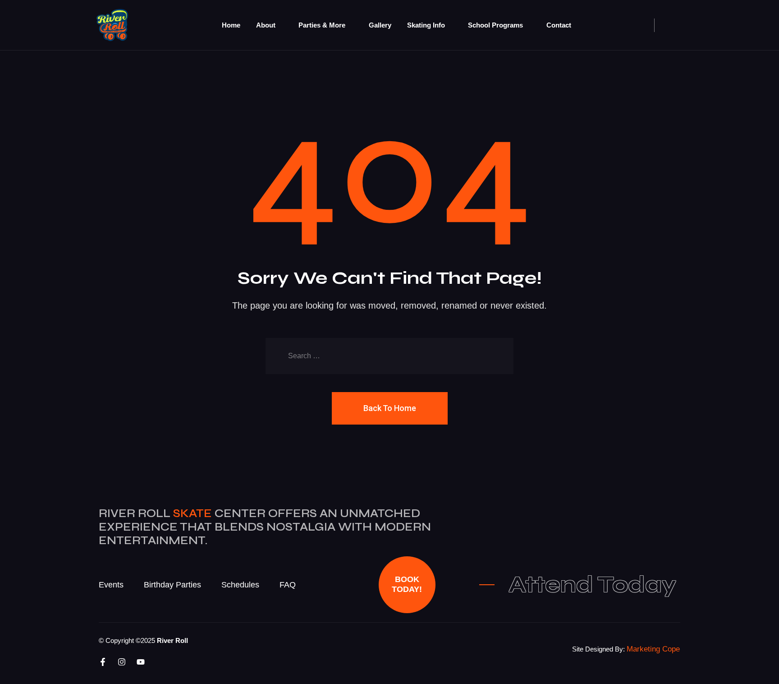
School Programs (495, 25)
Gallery (380, 25)
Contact (558, 25)
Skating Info (426, 25)
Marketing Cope (653, 649)
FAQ (288, 584)
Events (111, 584)
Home (231, 25)
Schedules (240, 584)
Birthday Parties (172, 584)
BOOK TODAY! (407, 584)
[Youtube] (141, 662)
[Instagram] (122, 662)
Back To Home (389, 408)
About (265, 25)
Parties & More (321, 25)
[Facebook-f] (103, 662)
